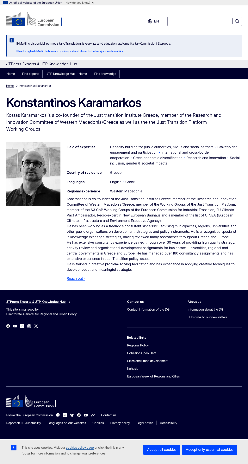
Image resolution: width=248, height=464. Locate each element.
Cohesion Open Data (141, 353)
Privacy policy (120, 423)
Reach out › (76, 278)
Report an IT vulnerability (23, 423)
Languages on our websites (66, 423)
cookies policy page (80, 447)
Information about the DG (205, 309)
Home (10, 74)
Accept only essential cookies (209, 450)
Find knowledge (105, 74)
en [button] (156, 21)
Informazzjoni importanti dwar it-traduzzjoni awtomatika (84, 51)
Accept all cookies (162, 450)
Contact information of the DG (148, 309)
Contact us (108, 415)
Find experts (30, 74)
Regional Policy (138, 345)
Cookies (98, 423)
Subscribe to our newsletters (207, 317)
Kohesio (133, 369)
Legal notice (144, 423)
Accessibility (168, 423)
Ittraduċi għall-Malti (29, 51)
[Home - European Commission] (37, 19)
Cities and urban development (147, 361)
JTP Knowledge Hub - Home (66, 74)
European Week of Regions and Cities (153, 376)
